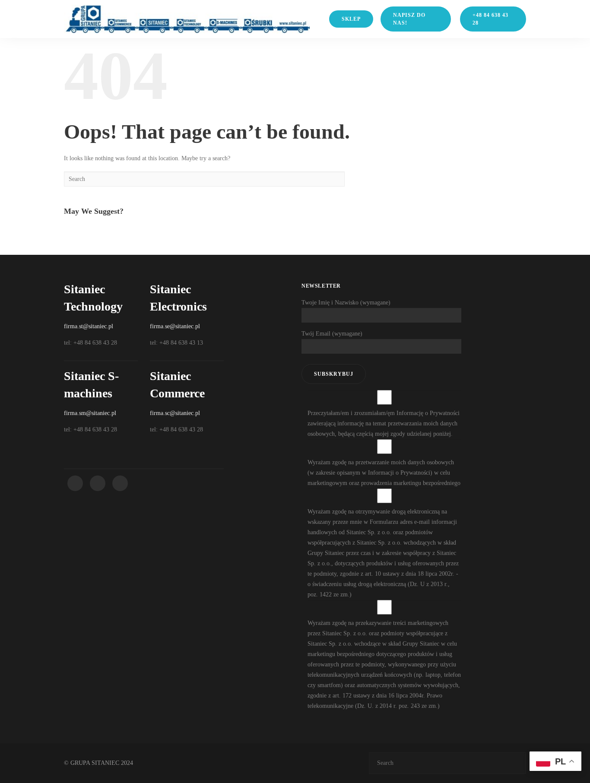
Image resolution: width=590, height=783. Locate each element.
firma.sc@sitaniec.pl (175, 413)
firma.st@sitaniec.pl (88, 326)
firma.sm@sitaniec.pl (90, 413)
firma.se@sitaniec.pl (175, 326)
